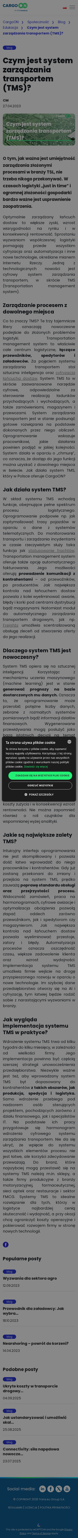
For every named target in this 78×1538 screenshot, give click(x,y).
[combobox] (69, 742)
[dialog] (39, 769)
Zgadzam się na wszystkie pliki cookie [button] (42, 775)
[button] (39, 794)
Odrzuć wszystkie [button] (40, 785)
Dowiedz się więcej (36, 767)
